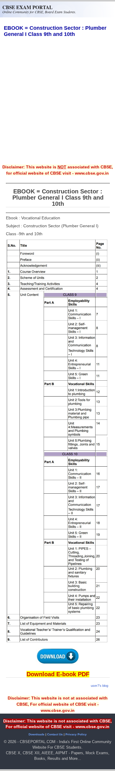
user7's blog (99, 685)
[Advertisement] (57, 104)
